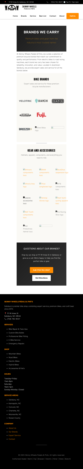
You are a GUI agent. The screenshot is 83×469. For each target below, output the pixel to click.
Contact (12, 439)
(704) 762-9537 (56, 2)
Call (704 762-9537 (41, 270)
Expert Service (15, 435)
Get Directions (41, 278)
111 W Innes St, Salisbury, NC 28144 (21, 2)
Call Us (72, 16)
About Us (12, 428)
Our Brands (13, 432)
